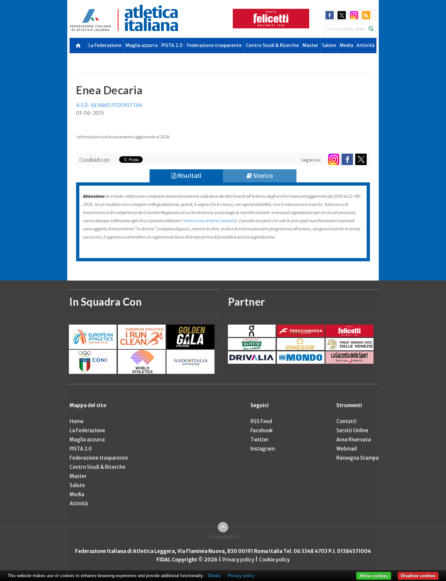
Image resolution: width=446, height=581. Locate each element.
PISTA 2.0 (172, 45)
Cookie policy (274, 560)
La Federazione (104, 45)
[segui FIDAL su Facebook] (347, 159)
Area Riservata (353, 439)
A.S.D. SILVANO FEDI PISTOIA (109, 105)
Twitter (259, 439)
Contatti (346, 421)
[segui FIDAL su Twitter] (361, 159)
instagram (354, 15)
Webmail (346, 449)
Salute (329, 45)
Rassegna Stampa (357, 458)
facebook (330, 15)
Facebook (261, 430)
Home (77, 421)
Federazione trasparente (214, 45)
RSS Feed (261, 421)
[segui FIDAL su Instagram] (333, 159)
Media (346, 45)
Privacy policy (238, 560)
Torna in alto (223, 537)
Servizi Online (352, 430)
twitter (342, 15)
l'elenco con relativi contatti (208, 220)
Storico (262, 175)
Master (310, 45)
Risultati (188, 175)
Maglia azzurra (141, 45)
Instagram (262, 449)
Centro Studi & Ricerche (272, 45)
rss (366, 15)
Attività (365, 45)
